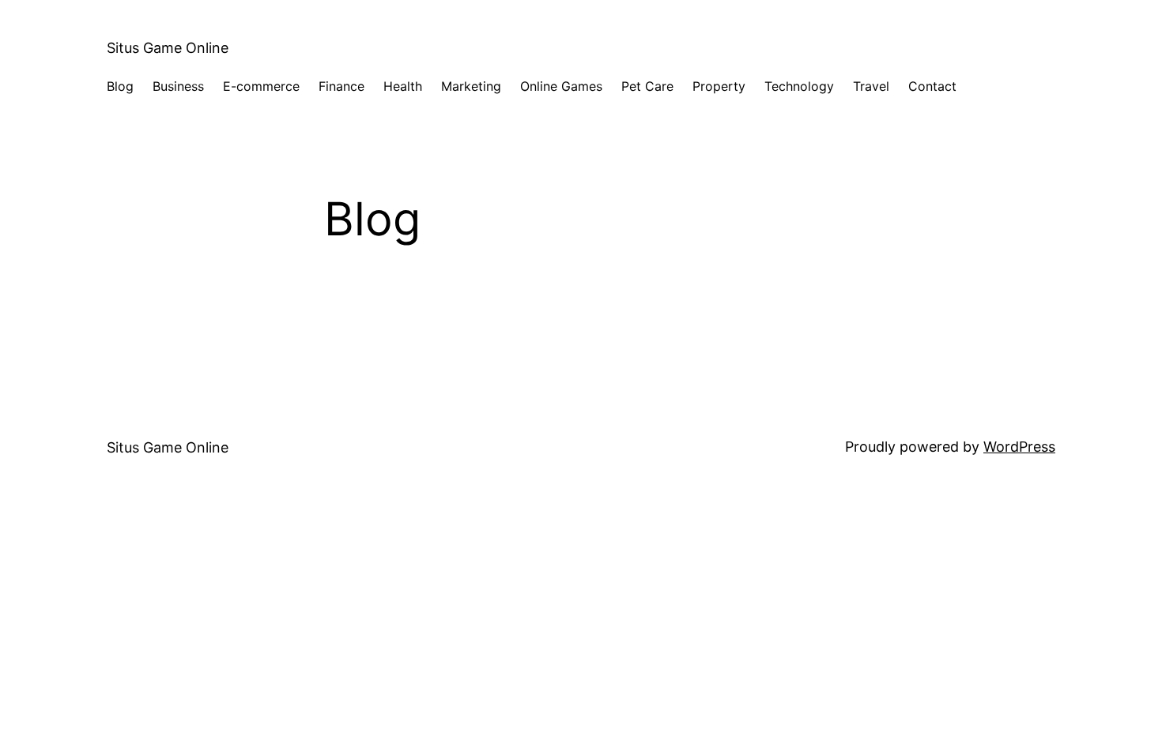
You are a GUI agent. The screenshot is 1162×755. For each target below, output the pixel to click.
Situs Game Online (167, 47)
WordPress (1019, 446)
